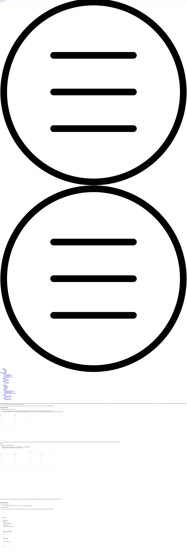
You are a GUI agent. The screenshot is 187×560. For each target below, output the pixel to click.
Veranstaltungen (6, 379)
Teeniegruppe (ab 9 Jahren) (8, 377)
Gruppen (4, 373)
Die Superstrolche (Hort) (8, 375)
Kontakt (4, 381)
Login (10, 541)
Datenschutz (7, 541)
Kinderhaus (4, 369)
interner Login (6, 382)
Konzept (5, 371)
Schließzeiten (6, 380)
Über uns (5, 370)
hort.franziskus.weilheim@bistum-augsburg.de (8, 526)
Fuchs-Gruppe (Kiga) (7, 374)
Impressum (4, 541)
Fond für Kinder (7, 399)
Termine (4, 378)
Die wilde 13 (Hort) (7, 376)
